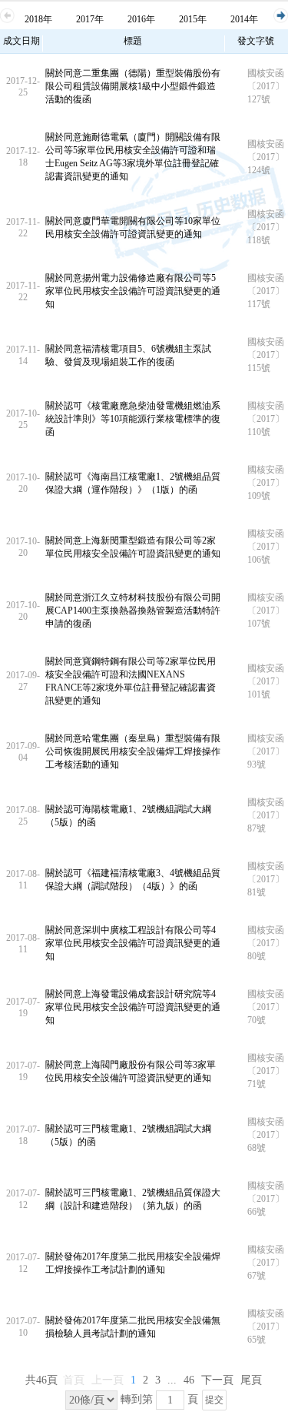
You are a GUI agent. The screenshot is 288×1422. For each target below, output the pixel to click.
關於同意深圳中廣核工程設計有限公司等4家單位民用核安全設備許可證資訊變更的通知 (132, 943)
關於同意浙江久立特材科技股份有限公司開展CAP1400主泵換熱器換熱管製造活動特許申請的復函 (132, 610)
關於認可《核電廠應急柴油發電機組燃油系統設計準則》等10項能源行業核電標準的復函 (132, 418)
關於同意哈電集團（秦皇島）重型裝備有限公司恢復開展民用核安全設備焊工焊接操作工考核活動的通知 (132, 751)
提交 (214, 1399)
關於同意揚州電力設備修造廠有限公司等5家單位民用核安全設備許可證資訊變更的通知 (132, 291)
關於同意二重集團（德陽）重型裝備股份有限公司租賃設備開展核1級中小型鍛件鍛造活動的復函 (132, 86)
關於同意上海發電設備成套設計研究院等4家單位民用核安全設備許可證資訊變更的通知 (132, 1007)
